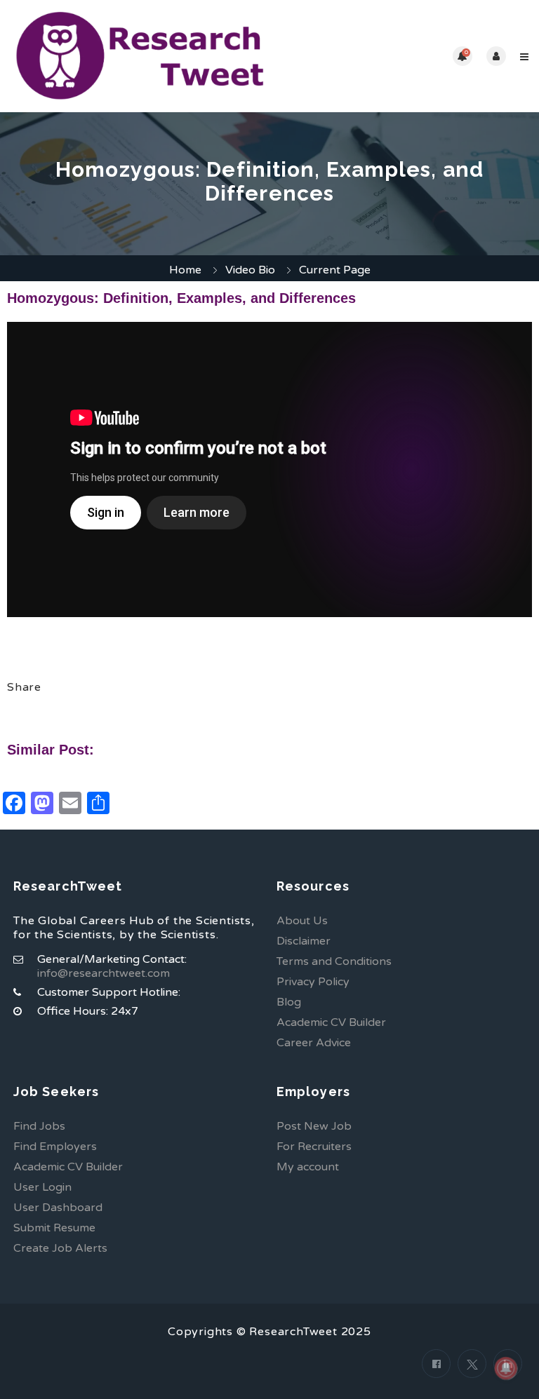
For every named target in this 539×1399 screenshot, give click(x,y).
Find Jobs (39, 1126)
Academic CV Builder (331, 1022)
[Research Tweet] (140, 56)
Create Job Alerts (60, 1248)
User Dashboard (57, 1208)
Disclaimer (304, 941)
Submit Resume (54, 1228)
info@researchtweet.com (103, 973)
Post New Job (314, 1126)
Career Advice (314, 1043)
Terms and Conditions (334, 961)
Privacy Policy (313, 982)
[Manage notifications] (506, 1368)
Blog (289, 1002)
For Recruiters (314, 1147)
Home (185, 270)
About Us (302, 921)
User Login (42, 1187)
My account (308, 1167)
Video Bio (250, 270)
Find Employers (55, 1147)
